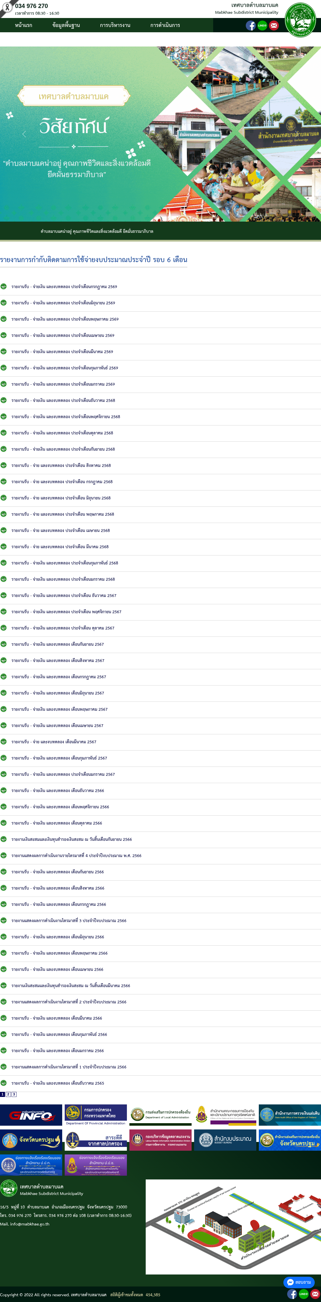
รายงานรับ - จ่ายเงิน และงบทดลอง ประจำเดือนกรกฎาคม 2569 (64, 287)
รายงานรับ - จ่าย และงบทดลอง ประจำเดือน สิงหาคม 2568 (61, 466)
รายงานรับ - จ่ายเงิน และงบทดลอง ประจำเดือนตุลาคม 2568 (62, 433)
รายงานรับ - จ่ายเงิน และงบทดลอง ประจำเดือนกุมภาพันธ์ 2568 (65, 563)
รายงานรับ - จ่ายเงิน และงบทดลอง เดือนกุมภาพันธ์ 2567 (59, 758)
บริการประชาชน (32, 40)
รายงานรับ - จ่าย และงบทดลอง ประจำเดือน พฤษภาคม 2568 (63, 514)
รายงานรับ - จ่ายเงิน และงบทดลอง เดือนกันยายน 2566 (58, 872)
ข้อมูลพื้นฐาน (66, 26)
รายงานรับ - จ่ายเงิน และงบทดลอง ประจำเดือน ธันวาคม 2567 (64, 596)
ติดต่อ (75, 40)
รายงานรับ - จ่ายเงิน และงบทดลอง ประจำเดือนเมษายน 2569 (63, 336)
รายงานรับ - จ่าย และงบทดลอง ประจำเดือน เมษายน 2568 (61, 531)
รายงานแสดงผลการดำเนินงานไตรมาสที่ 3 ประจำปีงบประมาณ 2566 (69, 921)
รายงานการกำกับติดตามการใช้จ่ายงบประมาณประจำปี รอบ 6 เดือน (93, 260)
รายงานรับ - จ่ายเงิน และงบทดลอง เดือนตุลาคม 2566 (57, 823)
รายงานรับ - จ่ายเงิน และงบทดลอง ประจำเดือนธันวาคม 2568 (63, 401)
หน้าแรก (23, 26)
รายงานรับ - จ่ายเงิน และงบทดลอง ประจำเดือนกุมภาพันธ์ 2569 (65, 368)
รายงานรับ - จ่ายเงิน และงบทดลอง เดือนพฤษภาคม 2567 (60, 710)
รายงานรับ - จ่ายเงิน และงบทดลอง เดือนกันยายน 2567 (58, 644)
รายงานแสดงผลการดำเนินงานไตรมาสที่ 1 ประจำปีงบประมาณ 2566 (69, 1067)
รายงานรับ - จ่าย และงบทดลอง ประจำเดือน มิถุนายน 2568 (61, 498)
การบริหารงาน (115, 26)
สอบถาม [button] (303, 1282)
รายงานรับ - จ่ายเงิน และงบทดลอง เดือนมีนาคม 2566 (57, 1018)
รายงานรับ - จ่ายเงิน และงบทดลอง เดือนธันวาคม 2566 (58, 791)
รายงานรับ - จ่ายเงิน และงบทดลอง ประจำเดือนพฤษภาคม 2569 (65, 319)
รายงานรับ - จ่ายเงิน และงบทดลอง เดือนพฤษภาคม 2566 (60, 953)
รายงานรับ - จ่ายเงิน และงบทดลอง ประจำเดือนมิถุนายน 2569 (63, 303)
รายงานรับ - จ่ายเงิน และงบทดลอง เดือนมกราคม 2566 (58, 1051)
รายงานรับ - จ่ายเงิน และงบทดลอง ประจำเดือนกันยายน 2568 (63, 449)
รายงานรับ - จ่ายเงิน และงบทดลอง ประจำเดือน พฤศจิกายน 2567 (66, 612)
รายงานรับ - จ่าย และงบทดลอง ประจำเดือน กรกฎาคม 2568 (62, 482)
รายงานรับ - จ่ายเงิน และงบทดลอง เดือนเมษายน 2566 (57, 970)
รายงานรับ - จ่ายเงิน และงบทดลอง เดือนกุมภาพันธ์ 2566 (59, 1035)
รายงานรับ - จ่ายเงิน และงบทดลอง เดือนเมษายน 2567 (57, 726)
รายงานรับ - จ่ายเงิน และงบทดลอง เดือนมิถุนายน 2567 (58, 693)
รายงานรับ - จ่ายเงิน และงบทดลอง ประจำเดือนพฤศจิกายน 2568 (66, 417)
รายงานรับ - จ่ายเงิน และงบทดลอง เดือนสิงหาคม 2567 (58, 661)
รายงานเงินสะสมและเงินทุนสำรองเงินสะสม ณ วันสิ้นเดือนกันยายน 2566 (72, 840)
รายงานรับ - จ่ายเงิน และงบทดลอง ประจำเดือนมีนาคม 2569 (62, 352)
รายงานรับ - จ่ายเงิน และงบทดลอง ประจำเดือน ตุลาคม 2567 (63, 628)
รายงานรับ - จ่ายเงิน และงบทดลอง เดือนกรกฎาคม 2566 (59, 905)
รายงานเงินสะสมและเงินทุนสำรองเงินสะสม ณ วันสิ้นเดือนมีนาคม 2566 (71, 986)
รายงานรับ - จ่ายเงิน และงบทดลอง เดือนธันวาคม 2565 (58, 1083)
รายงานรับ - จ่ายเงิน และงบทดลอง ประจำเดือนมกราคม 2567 (63, 775)
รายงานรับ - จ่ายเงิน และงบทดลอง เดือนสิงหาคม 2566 (58, 888)
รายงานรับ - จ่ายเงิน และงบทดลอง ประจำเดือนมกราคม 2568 (63, 579)
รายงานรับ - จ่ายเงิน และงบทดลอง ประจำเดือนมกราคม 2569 (63, 384)
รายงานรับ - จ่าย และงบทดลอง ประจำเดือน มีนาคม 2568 (60, 547)
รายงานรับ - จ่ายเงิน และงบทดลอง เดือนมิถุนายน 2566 (58, 937)
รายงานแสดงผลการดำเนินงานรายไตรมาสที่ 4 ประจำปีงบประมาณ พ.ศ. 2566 (76, 856)
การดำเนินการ (165, 26)
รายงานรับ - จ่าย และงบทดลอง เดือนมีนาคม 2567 (54, 742)
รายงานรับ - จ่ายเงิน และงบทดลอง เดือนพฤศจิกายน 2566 (60, 807)
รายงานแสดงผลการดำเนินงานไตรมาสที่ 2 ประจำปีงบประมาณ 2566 (69, 1002)
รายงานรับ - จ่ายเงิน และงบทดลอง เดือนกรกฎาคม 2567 (59, 677)
